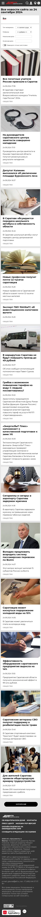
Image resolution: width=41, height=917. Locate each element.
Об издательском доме (13, 820)
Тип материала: (8, 27)
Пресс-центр (8, 823)
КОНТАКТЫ (32, 820)
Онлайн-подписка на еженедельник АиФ (12, 828)
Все (4, 18)
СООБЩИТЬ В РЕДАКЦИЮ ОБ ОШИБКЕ (19, 832)
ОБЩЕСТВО (8, 101)
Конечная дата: (8, 41)
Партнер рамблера (21, 906)
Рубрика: (6, 32)
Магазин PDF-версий (26, 823)
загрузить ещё (21, 804)
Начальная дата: (8, 36)
